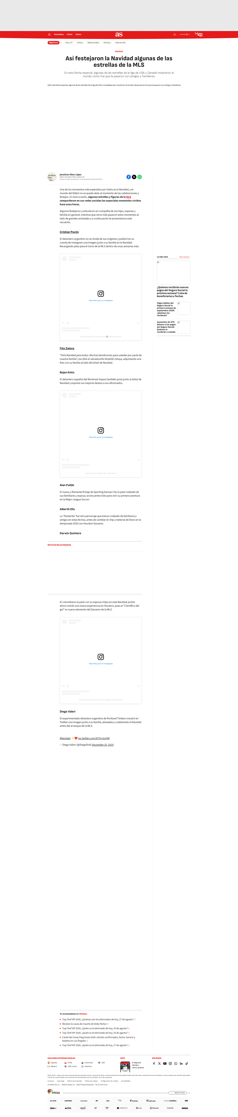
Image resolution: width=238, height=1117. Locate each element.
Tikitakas (83, 1014)
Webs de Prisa (179, 1093)
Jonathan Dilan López (70, 174)
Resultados (59, 34)
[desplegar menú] (49, 34)
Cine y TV (69, 43)
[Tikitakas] (55, 42)
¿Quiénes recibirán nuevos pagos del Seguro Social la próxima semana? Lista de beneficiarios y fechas (172, 292)
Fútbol (69, 34)
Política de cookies (91, 1081)
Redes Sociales (93, 43)
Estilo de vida (120, 43)
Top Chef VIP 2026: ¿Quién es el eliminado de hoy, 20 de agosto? (95, 1033)
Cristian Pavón (69, 232)
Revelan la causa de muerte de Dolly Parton (84, 1024)
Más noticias (184, 257)
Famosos (107, 43)
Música (80, 43)
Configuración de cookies (109, 1081)
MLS (128, 197)
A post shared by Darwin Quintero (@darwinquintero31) (101, 700)
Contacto (51, 1081)
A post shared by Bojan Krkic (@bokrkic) (101, 473)
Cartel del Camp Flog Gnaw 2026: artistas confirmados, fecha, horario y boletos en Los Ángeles (98, 1039)
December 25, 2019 (103, 745)
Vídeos (78, 34)
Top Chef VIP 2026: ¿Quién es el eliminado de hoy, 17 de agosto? (95, 1045)
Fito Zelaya (67, 348)
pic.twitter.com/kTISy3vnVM (94, 738)
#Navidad (65, 738)
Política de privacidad (74, 1081)
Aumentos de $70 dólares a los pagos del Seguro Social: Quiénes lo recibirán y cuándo (166, 327)
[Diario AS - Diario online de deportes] (119, 34)
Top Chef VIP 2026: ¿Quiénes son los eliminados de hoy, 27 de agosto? (98, 1019)
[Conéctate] (174, 34)
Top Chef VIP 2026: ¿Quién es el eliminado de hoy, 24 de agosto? (95, 1028)
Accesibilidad (125, 1081)
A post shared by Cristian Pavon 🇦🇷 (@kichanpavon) (100, 337)
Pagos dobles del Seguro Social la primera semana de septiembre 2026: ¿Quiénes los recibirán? (166, 309)
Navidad (119, 51)
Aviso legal (60, 1081)
